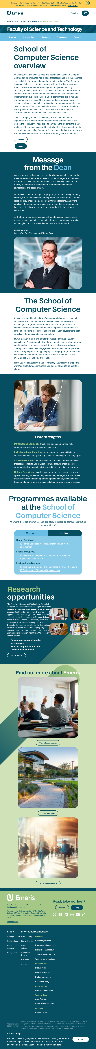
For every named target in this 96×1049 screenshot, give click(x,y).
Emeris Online (41, 1013)
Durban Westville (42, 972)
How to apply (26, 937)
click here (56, 1045)
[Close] (88, 3)
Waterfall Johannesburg (45, 959)
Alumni (24, 964)
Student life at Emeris (48, 883)
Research (77, 37)
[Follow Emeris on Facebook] (60, 914)
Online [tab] (64, 533)
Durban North (40, 968)
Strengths (46, 37)
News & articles (24, 947)
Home (9, 21)
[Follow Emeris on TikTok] (84, 914)
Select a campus (48, 813)
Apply (20, 146)
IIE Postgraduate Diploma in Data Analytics (40, 570)
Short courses (10, 947)
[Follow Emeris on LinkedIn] (66, 914)
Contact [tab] (31, 533)
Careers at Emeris (25, 954)
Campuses (41, 931)
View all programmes (48, 743)
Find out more (16, 656)
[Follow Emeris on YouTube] (78, 914)
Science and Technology (29, 21)
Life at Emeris (27, 941)
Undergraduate (13, 937)
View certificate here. (65, 1029)
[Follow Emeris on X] (54, 914)
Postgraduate (12, 941)
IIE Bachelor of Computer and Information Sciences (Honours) (49, 567)
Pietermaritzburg (42, 982)
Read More (73, 5)
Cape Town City (41, 999)
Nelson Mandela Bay (44, 991)
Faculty (16, 21)
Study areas (12, 953)
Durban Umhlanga (43, 977)
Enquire (74, 13)
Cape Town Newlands (44, 1004)
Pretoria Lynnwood (43, 941)
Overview (12, 37)
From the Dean (29, 37)
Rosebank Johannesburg (45, 945)
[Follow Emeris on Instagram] (72, 914)
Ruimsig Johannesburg (45, 950)
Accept (80, 1039)
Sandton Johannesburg (45, 954)
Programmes (62, 37)
